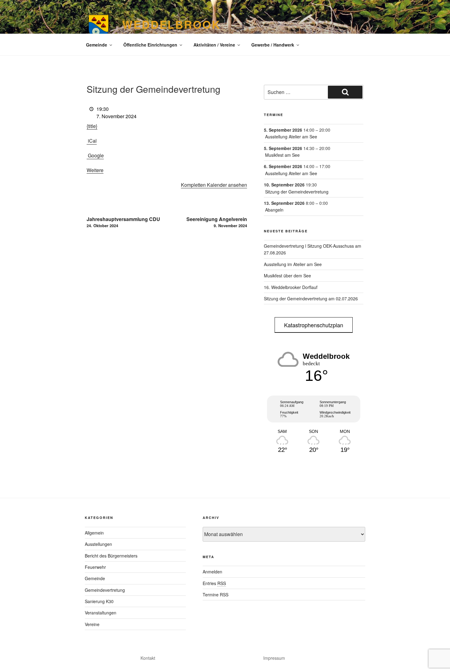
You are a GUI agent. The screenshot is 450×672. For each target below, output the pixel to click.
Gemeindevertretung (105, 590)
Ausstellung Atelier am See (291, 136)
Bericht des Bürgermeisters (111, 556)
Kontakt (148, 658)
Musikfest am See (282, 155)
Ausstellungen (98, 544)
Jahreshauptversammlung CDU (123, 222)
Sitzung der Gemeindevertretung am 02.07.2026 (311, 298)
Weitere (95, 170)
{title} (92, 126)
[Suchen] (345, 92)
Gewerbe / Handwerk (272, 45)
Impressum (274, 658)
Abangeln (274, 210)
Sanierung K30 (99, 601)
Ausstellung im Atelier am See (293, 264)
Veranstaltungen (100, 613)
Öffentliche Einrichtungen (150, 45)
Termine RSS (215, 594)
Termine (273, 114)
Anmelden (212, 572)
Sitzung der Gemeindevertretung (296, 192)
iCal (92, 140)
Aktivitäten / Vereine (214, 45)
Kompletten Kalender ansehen (214, 184)
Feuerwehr (95, 567)
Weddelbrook (171, 24)
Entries (214, 583)
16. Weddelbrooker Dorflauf (290, 287)
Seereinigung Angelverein (216, 222)
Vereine (92, 624)
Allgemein (94, 533)
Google (96, 155)
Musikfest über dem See (287, 275)
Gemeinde (96, 45)
